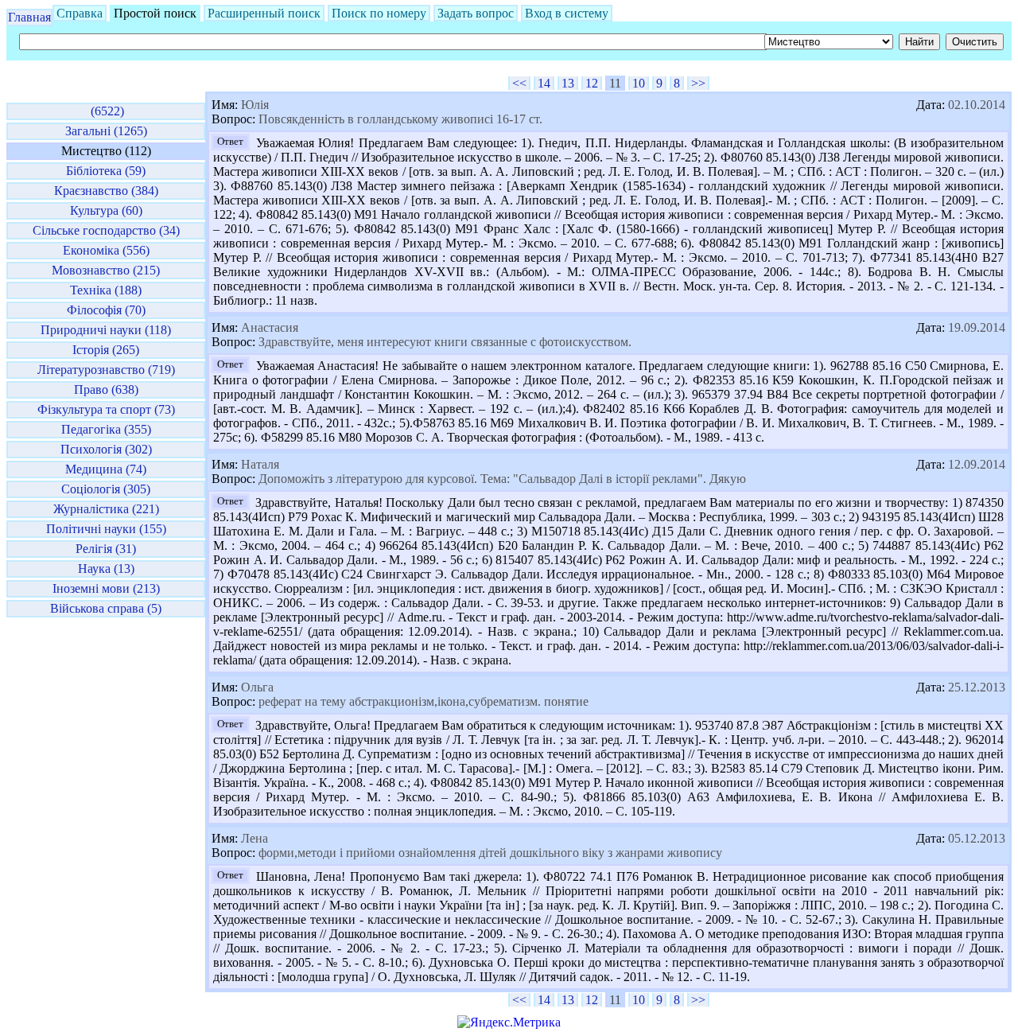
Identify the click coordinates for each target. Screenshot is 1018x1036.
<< (519, 83)
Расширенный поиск (264, 13)
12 (591, 83)
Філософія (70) (106, 310)
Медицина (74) (105, 469)
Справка (79, 13)
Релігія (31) (106, 548)
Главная (29, 17)
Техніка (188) (106, 290)
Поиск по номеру (379, 13)
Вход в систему (566, 13)
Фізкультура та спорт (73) (106, 409)
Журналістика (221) (106, 509)
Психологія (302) (106, 449)
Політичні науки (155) (106, 529)
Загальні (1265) (106, 131)
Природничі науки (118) (106, 330)
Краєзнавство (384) (106, 190)
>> (698, 83)
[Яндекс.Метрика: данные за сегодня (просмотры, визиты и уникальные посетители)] (509, 1022)
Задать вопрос (475, 13)
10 (638, 83)
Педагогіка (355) (106, 429)
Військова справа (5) (105, 608)
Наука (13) (106, 568)
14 (544, 83)
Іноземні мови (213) (106, 588)
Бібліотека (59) (106, 170)
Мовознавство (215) (106, 270)
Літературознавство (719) (106, 369)
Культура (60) (106, 210)
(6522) (105, 111)
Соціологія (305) (105, 489)
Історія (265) (105, 349)
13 (567, 83)
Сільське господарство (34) (106, 230)
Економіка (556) (106, 250)
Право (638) (106, 389)
